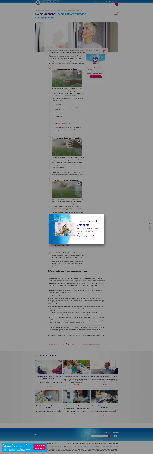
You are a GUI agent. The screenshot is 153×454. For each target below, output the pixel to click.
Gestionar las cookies (39, 448)
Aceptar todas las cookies (39, 445)
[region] (24, 447)
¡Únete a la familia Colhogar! (85, 236)
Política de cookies (22, 450)
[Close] (102, 215)
